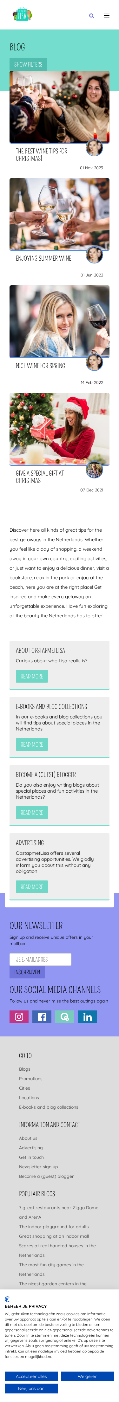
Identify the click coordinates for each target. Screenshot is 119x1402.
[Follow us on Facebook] (41, 1016)
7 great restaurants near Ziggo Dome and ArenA (58, 1212)
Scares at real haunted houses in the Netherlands (57, 1250)
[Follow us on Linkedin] (87, 1016)
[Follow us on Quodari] (64, 1016)
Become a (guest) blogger (46, 1176)
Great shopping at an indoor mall (54, 1236)
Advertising (31, 1148)
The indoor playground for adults (54, 1227)
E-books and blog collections (48, 1107)
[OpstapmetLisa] (22, 14)
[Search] (91, 16)
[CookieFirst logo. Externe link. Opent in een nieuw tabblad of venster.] (7, 1299)
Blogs (24, 1069)
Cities (24, 1088)
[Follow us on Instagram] (19, 1016)
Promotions (31, 1078)
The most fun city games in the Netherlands (51, 1269)
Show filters (28, 64)
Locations (29, 1097)
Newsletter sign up (38, 1167)
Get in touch (31, 1157)
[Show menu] (106, 15)
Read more (32, 676)
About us (28, 1138)
